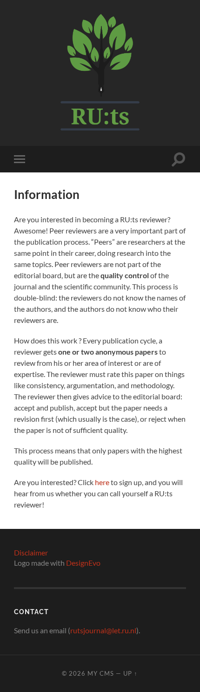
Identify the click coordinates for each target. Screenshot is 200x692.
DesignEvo (83, 562)
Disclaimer (31, 552)
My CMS (100, 673)
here (102, 482)
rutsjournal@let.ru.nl (103, 630)
